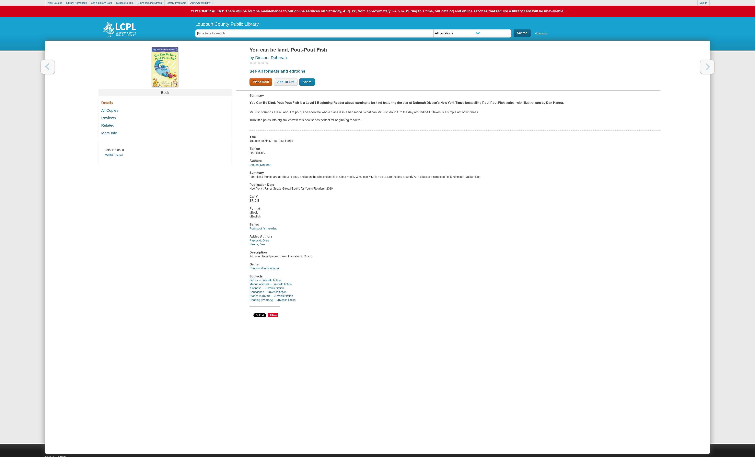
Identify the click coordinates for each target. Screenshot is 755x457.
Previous (48, 67)
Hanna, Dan (257, 244)
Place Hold (261, 82)
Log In (703, 2)
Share (307, 82)
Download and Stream (150, 2)
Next (707, 67)
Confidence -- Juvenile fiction (268, 292)
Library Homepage (76, 2)
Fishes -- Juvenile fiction (265, 280)
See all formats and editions (277, 71)
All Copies (109, 110)
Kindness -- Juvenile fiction (267, 288)
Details (107, 103)
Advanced (541, 33)
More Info (109, 133)
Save (274, 314)
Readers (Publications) (264, 268)
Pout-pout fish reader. (263, 228)
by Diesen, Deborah (268, 57)
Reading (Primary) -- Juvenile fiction (273, 299)
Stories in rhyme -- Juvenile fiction (271, 296)
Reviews (108, 118)
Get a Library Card (101, 2)
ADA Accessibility (200, 2)
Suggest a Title (125, 2)
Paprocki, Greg (259, 240)
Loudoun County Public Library (227, 24)
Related (107, 125)
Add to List (285, 82)
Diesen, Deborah (260, 164)
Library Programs (176, 2)
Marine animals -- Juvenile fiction (271, 284)
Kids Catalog (55, 2)
